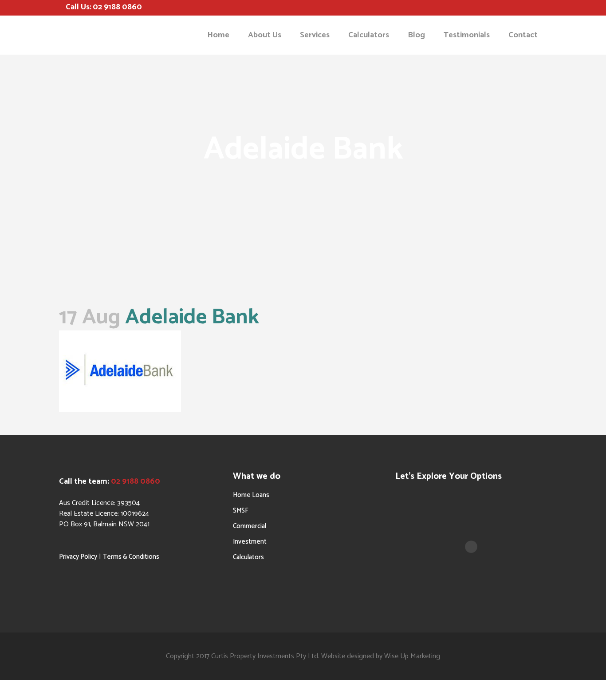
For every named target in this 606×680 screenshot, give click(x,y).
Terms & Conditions (131, 556)
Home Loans (251, 495)
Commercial (249, 526)
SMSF (240, 510)
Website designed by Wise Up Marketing (380, 656)
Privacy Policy (78, 556)
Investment (250, 541)
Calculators (248, 557)
